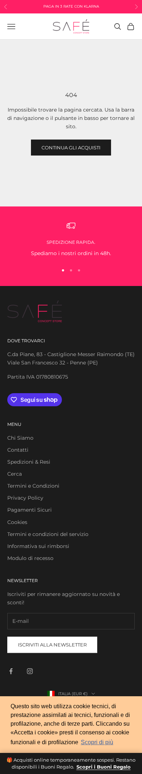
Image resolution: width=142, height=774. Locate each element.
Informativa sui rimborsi (38, 546)
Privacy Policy (25, 498)
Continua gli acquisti (71, 147)
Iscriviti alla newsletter (52, 645)
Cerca (14, 474)
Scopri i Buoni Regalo (103, 767)
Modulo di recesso (30, 558)
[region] (71, 239)
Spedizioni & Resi (28, 462)
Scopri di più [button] (97, 742)
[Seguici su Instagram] (29, 671)
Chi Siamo (20, 438)
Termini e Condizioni (33, 486)
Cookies (17, 522)
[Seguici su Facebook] (11, 671)
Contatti (17, 450)
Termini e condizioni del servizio (47, 534)
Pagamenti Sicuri (29, 510)
